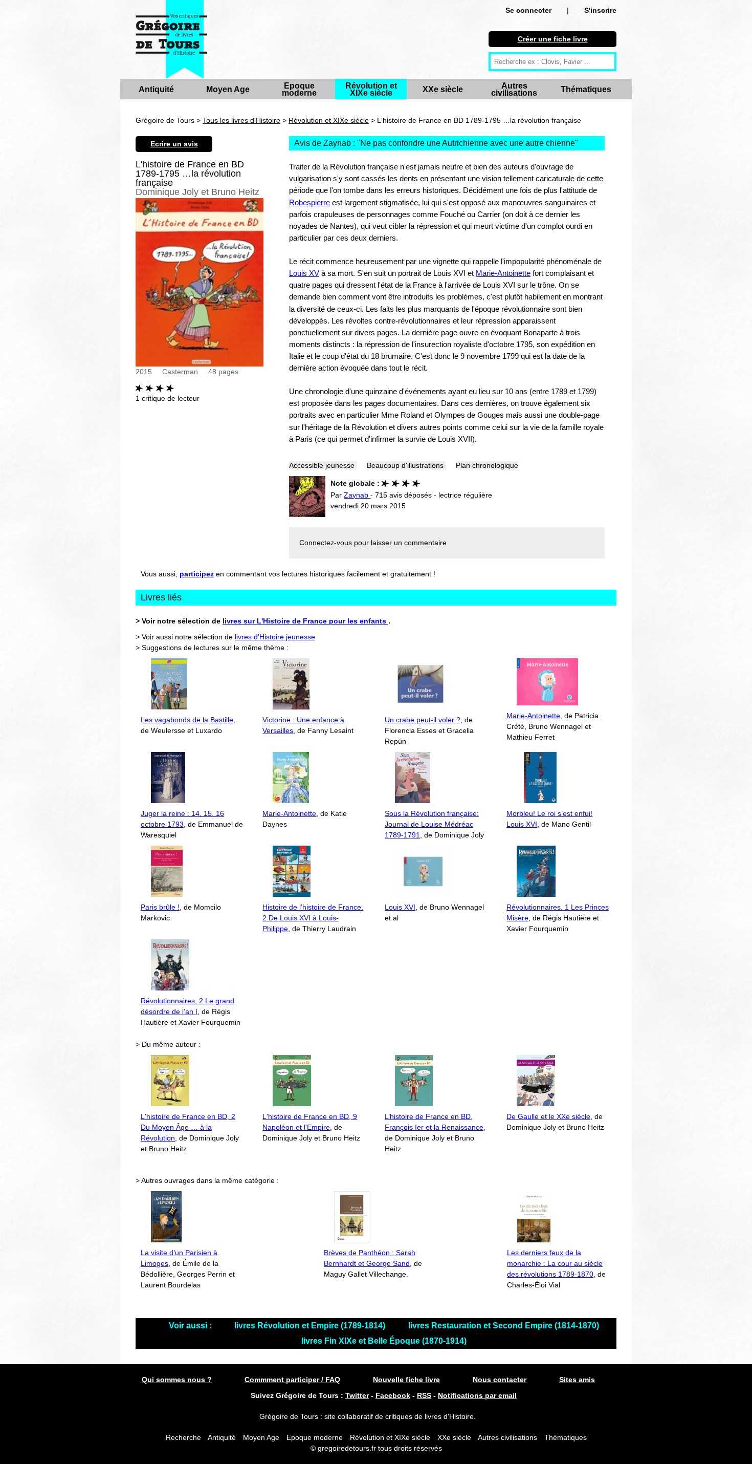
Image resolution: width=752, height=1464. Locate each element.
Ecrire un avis (174, 144)
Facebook (392, 1395)
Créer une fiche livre (553, 39)
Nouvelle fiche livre (406, 1379)
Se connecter (528, 10)
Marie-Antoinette (503, 273)
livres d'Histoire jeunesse (275, 637)
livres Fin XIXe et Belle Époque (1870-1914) (384, 1341)
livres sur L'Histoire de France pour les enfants (305, 621)
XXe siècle (443, 89)
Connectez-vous (325, 543)
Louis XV (304, 273)
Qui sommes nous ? (177, 1379)
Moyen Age (228, 89)
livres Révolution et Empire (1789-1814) (310, 1325)
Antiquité (156, 89)
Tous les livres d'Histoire (241, 120)
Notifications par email (477, 1395)
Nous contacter (499, 1379)
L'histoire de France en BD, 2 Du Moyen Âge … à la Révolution (188, 1127)
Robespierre (309, 202)
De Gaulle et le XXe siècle (548, 1116)
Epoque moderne (299, 89)
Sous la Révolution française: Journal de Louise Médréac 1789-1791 (432, 824)
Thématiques (586, 89)
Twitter (357, 1395)
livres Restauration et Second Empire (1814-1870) (503, 1325)
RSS (424, 1395)
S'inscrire (600, 10)
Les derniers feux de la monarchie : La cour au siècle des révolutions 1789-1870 (555, 1263)
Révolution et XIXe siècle (371, 89)
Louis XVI (400, 907)
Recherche (183, 1437)
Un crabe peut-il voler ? (422, 720)
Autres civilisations (514, 89)
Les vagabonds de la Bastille (187, 720)
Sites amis (577, 1379)
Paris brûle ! (160, 907)
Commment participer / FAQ (292, 1379)
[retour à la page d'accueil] (171, 39)
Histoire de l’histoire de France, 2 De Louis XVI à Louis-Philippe (312, 918)
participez (197, 574)
